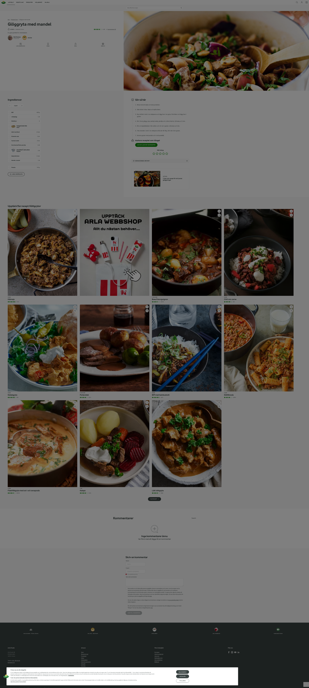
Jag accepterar (182, 672)
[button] (6, 676)
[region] (122, 676)
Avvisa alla (182, 676)
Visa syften (182, 680)
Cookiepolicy (71, 675)
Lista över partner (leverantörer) (18, 681)
